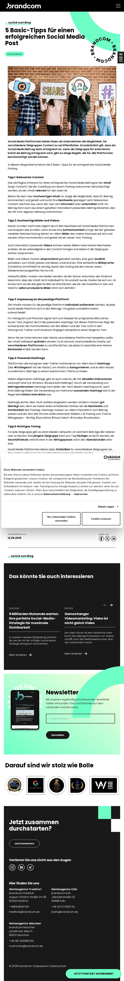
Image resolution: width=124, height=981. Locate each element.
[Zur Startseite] (23, 6)
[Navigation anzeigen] (118, 6)
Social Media (14, 54)
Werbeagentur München (25, 923)
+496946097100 (19, 907)
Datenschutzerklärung (57, 494)
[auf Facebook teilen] (101, 538)
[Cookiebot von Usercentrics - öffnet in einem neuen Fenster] (106, 457)
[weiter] (111, 605)
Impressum (81, 494)
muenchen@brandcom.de (26, 946)
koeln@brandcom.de (64, 912)
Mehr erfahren (18, 655)
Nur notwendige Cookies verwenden (61, 518)
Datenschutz (58, 966)
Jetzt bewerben (24, 843)
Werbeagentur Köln (64, 889)
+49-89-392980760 (21, 941)
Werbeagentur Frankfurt (25, 889)
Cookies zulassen (101, 518)
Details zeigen (106, 506)
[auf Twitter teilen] (107, 538)
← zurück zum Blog (18, 22)
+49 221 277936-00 (63, 907)
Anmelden (57, 735)
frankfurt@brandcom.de (24, 912)
